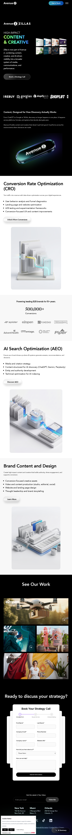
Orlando (48, 808)
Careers (61, 827)
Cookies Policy (53, 827)
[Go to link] (10, 3)
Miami (33, 808)
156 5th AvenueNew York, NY (20, 812)
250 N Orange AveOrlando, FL (51, 812)
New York (19, 808)
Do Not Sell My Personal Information (37, 827)
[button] (56, 3)
